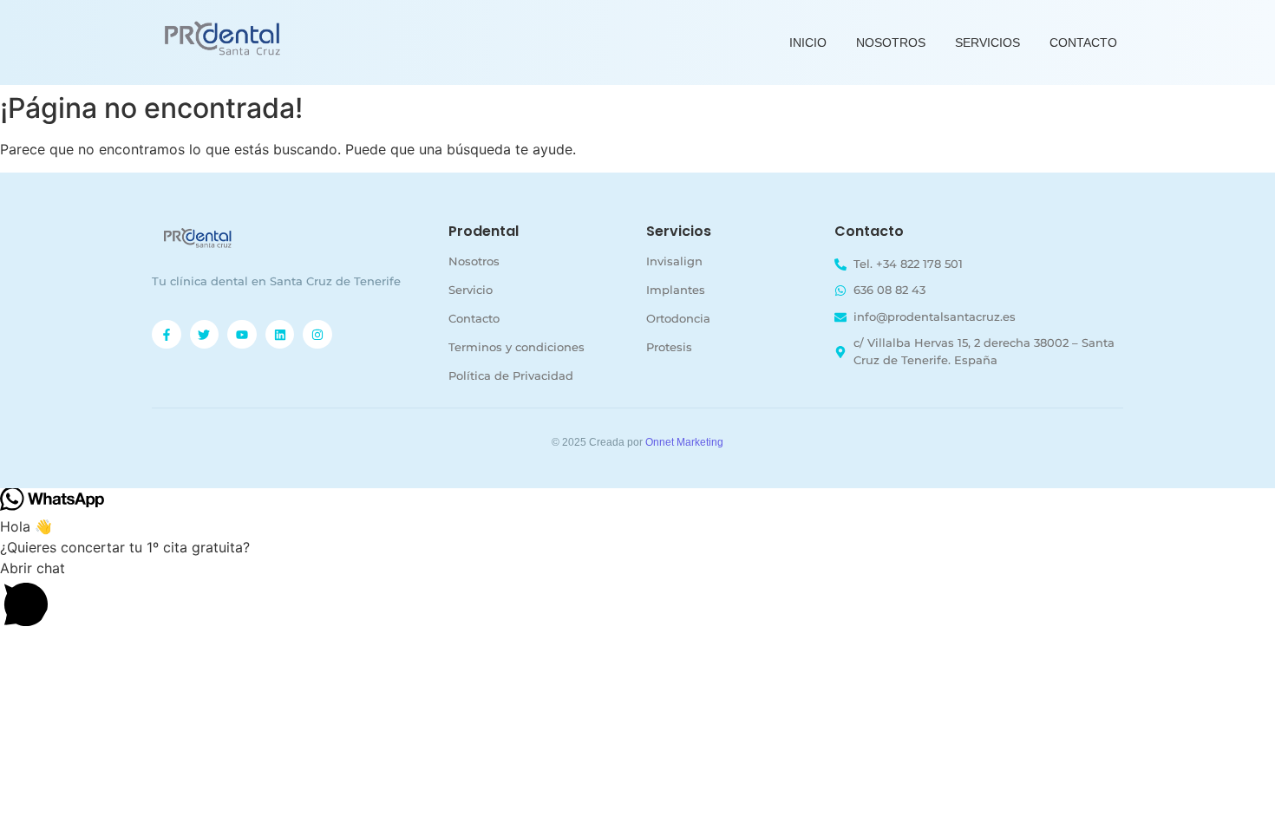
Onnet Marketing (684, 442)
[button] (637, 597)
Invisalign (674, 261)
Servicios (987, 42)
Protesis (669, 347)
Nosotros (890, 42)
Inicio (808, 42)
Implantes (675, 290)
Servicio (470, 290)
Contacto (1083, 42)
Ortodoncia (678, 318)
